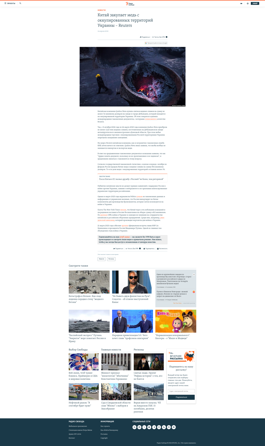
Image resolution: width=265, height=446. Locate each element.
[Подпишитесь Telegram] (154, 427)
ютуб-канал (125, 237)
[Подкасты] (169, 427)
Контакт (72, 438)
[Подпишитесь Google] (134, 427)
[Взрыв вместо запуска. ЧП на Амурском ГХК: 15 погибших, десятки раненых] (149, 391)
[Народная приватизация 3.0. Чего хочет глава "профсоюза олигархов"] (132, 321)
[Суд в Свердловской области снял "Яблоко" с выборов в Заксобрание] (116, 391)
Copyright (104, 438)
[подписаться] (174, 427)
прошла (125, 226)
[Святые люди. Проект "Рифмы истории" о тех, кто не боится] (149, 361)
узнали (140, 197)
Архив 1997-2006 (75, 434)
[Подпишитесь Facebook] (139, 427)
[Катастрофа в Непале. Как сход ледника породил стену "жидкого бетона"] (89, 282)
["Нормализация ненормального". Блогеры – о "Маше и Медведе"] (175, 321)
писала (123, 210)
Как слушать (105, 426)
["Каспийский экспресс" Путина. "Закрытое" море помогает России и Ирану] (89, 321)
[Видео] (241, 3)
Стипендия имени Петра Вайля (80, 430)
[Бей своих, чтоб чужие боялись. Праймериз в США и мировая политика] (84, 361)
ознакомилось (151, 119)
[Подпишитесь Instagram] (159, 427)
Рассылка (104, 434)
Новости (102, 10)
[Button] (145, 37)
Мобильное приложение (78, 426)
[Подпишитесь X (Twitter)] (144, 427)
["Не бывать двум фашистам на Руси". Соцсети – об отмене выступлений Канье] (132, 282)
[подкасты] (248, 3)
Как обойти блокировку (109, 430)
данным (103, 215)
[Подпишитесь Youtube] (149, 427)
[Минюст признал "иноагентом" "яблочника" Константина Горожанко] (116, 361)
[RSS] (164, 427)
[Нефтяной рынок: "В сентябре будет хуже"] (84, 391)
